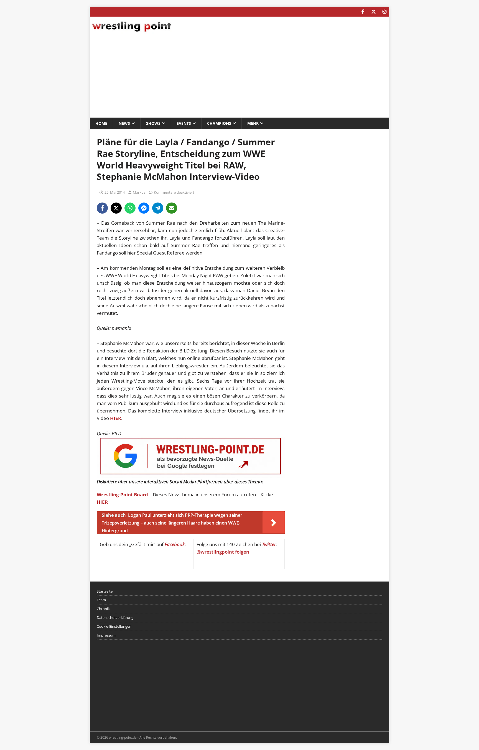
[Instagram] (384, 12)
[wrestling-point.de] (131, 32)
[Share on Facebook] (102, 208)
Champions (219, 123)
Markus (139, 192)
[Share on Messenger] (143, 208)
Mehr (253, 123)
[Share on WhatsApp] (130, 208)
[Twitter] (373, 12)
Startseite (105, 591)
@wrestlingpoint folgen (223, 552)
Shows (153, 123)
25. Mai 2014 (115, 192)
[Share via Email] (171, 208)
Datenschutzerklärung (115, 617)
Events (184, 123)
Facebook (175, 544)
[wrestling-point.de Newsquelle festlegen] (191, 474)
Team (101, 599)
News (124, 123)
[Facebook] (363, 12)
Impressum (106, 635)
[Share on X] (116, 208)
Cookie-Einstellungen (114, 626)
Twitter (269, 544)
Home (101, 123)
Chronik (103, 608)
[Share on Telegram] (157, 208)
